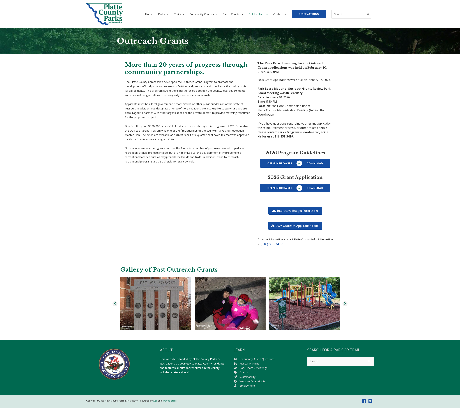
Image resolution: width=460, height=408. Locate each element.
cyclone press (169, 400)
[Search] (368, 14)
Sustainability (247, 377)
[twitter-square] (371, 401)
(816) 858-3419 (271, 244)
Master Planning (249, 363)
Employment (247, 385)
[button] (115, 303)
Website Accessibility (252, 381)
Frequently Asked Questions (257, 359)
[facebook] (365, 401)
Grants (243, 372)
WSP (155, 400)
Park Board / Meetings (253, 368)
